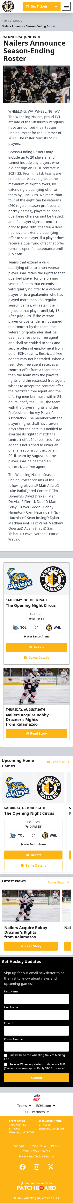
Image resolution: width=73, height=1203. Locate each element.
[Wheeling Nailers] (8, 6)
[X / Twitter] (50, 1167)
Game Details (38, 657)
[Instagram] (36, 1167)
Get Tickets (39, 6)
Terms (55, 1145)
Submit (36, 1078)
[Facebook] (22, 1167)
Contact (19, 1145)
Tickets (38, 647)
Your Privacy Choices (36, 1151)
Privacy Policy (37, 1145)
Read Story (38, 733)
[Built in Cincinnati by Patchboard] (36, 1186)
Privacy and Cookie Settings (37, 1156)
